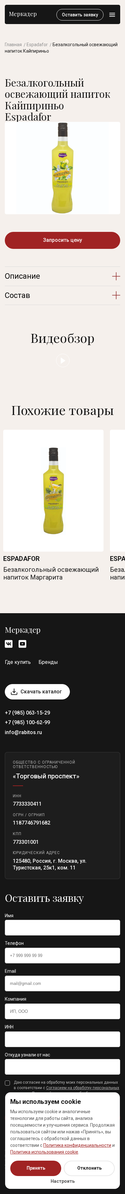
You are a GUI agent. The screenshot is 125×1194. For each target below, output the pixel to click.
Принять (36, 1168)
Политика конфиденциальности (77, 1145)
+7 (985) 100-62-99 (27, 722)
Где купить (18, 662)
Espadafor (37, 44)
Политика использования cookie (44, 1152)
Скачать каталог (41, 692)
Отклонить (89, 1168)
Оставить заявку (80, 14)
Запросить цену (62, 240)
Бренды (48, 662)
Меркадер (23, 14)
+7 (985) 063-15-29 (27, 713)
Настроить (63, 1181)
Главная (13, 44)
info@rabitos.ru (23, 732)
